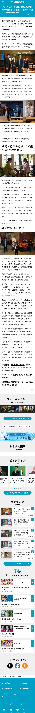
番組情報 (27, 426)
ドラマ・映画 (12, 676)
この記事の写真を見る (17, 419)
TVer (28, 375)
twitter (10, 666)
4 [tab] (20, 488)
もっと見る (17, 564)
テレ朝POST (17, 2)
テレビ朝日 (7, 683)
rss (25, 666)
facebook (17, 666)
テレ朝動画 (23, 683)
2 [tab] (16, 488)
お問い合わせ (7, 689)
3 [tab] (18, 488)
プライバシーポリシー (9, 696)
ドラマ (20, 426)
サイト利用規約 (25, 689)
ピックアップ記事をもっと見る (17, 493)
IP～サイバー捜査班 (17, 365)
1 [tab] (14, 488)
